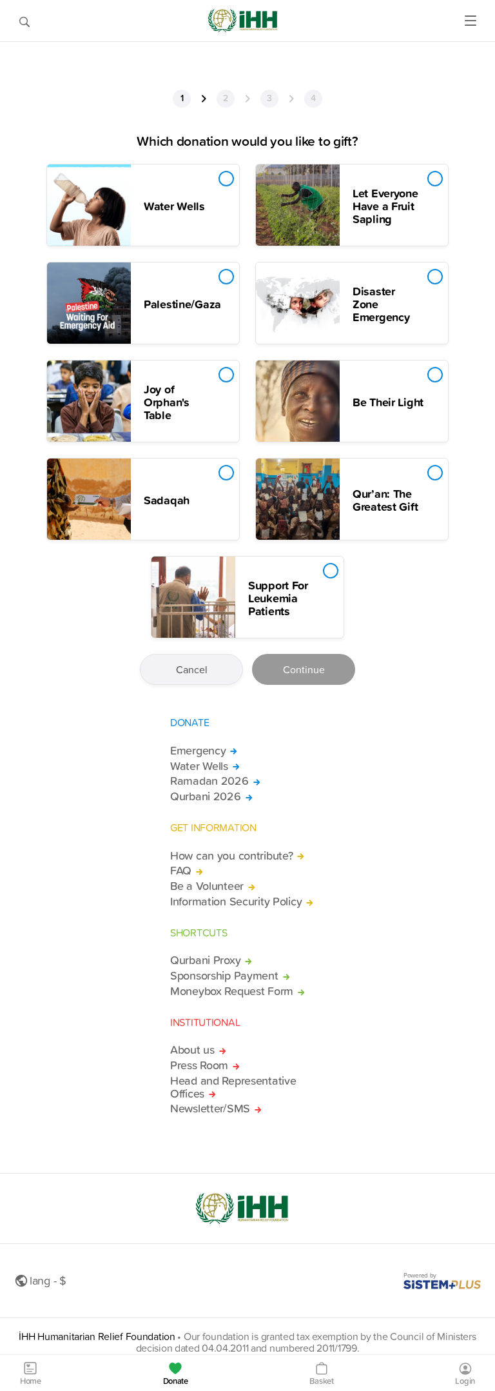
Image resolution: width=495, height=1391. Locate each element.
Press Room (199, 1065)
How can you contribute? (231, 855)
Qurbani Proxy (205, 960)
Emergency (198, 750)
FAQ (180, 870)
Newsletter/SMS (210, 1108)
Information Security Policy (236, 901)
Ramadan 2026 (209, 780)
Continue (304, 669)
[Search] (24, 20)
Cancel (192, 669)
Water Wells (199, 766)
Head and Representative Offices (233, 1087)
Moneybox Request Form (231, 991)
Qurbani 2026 (205, 796)
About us (192, 1049)
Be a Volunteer (207, 886)
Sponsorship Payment (224, 975)
